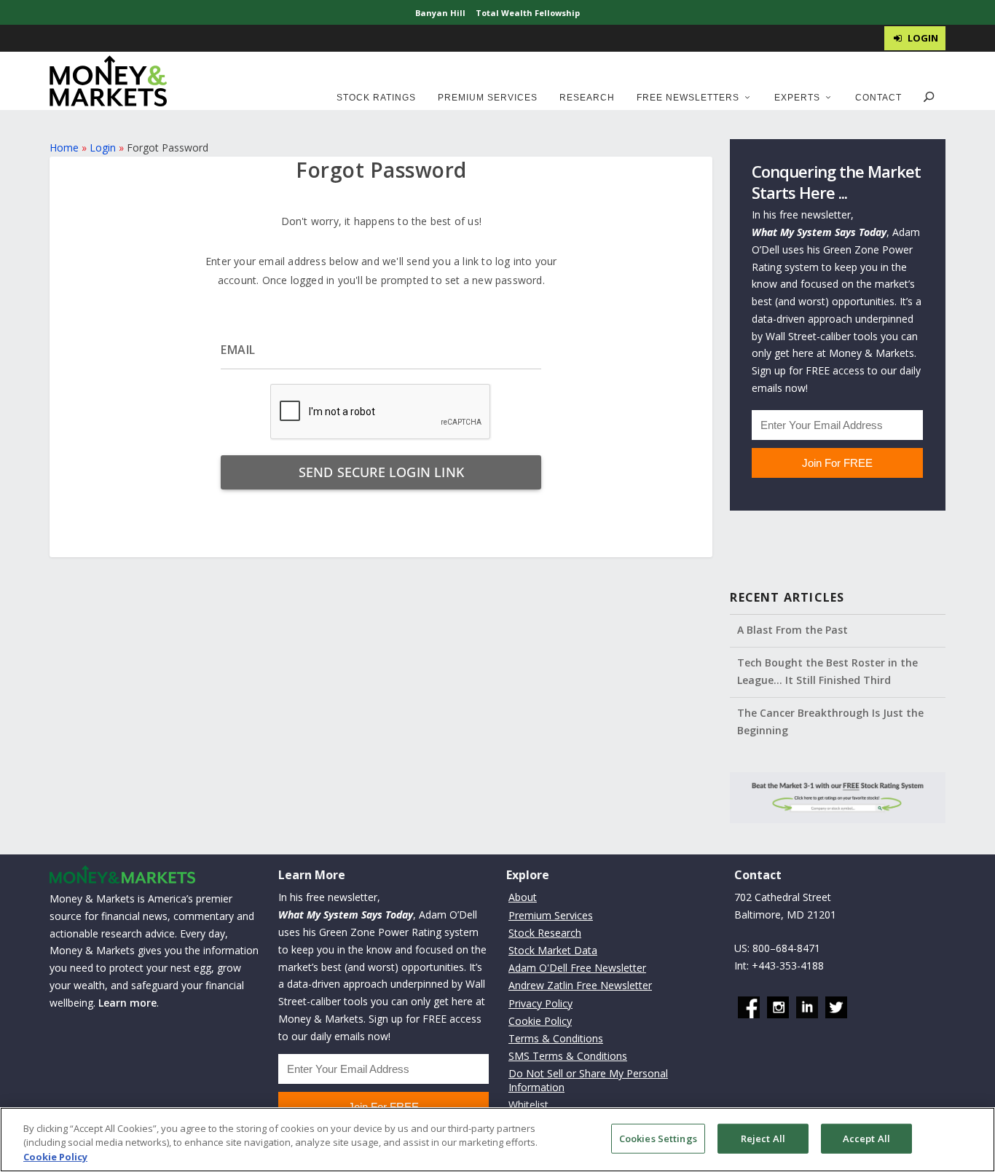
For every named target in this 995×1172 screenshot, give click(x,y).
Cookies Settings (658, 1137)
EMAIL (238, 350)
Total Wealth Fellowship (528, 12)
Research (587, 98)
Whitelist (528, 1105)
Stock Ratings (376, 98)
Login (103, 147)
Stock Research (544, 933)
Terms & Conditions (555, 1038)
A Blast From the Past (792, 630)
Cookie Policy (540, 1021)
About (522, 897)
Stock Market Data (552, 950)
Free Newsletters (688, 98)
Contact (878, 98)
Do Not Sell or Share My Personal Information (588, 1079)
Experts (797, 98)
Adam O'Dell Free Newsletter (577, 968)
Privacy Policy (540, 1003)
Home (64, 147)
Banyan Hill (440, 12)
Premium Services (488, 98)
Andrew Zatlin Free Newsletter (580, 985)
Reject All (763, 1137)
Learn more (127, 1003)
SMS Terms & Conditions (567, 1056)
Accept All (866, 1137)
